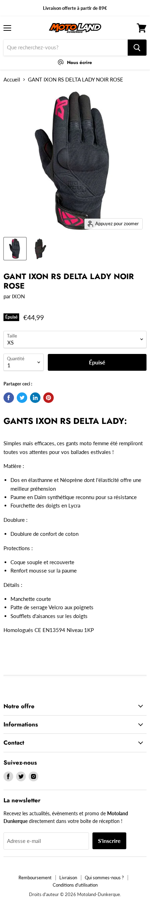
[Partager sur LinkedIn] (35, 397)
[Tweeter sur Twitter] (22, 397)
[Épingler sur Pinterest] (48, 397)
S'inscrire (109, 840)
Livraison (68, 877)
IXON (18, 296)
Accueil (11, 80)
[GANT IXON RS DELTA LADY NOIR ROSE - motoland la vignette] (15, 248)
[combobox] (65, 48)
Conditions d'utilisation (75, 885)
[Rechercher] (137, 48)
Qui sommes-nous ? (104, 877)
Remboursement (35, 877)
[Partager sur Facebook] (8, 397)
